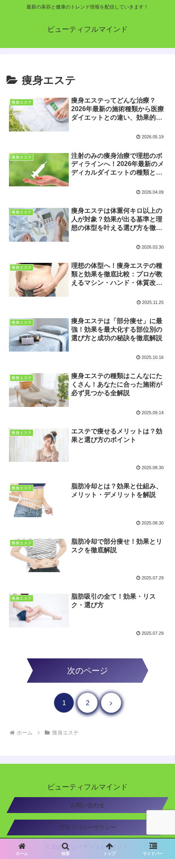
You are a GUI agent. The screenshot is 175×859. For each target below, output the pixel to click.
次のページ (87, 670)
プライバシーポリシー (87, 827)
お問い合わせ (87, 805)
